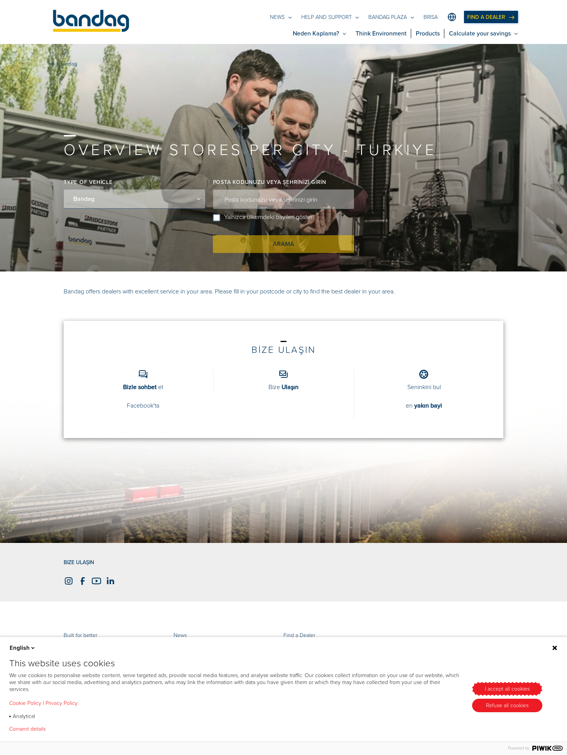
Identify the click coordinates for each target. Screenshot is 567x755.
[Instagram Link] (67, 581)
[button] (91, 22)
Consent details (27, 729)
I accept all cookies (507, 689)
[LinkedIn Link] (109, 581)
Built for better (80, 635)
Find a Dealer (299, 635)
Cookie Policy (25, 703)
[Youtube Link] (95, 581)
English (20, 647)
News (180, 635)
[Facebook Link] (81, 581)
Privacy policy (74, 729)
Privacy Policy (62, 703)
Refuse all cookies (507, 705)
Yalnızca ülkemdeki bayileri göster (268, 217)
